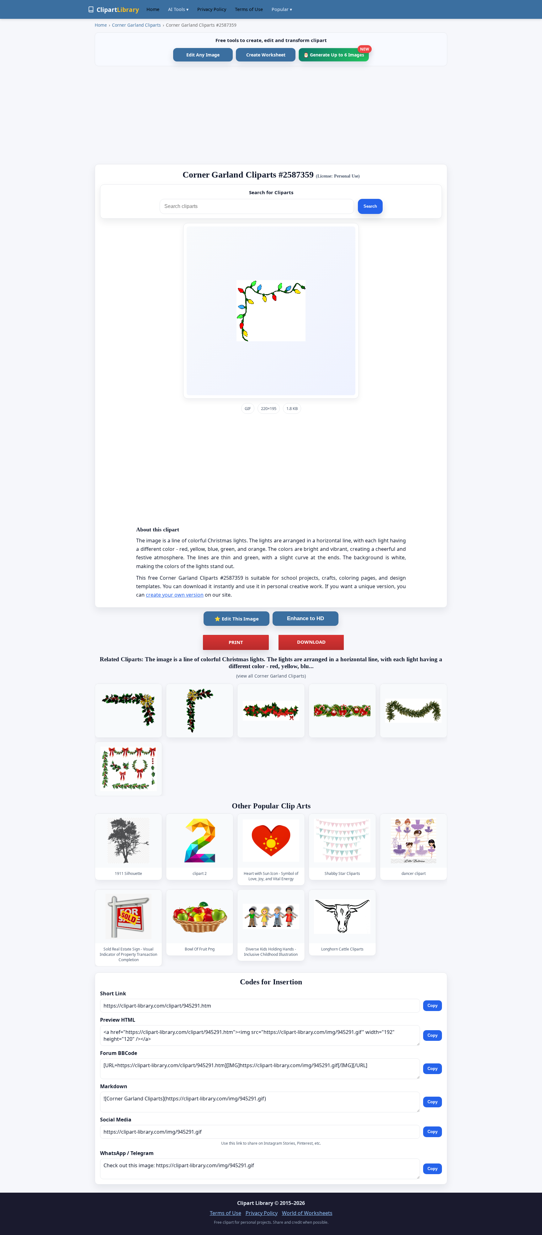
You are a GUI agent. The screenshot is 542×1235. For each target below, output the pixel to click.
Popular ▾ (282, 9)
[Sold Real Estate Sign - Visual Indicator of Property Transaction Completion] (128, 916)
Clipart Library (255, 1203)
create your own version (175, 594)
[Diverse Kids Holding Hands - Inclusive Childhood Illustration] (271, 916)
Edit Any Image (203, 55)
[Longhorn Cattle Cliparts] (342, 916)
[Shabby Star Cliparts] (342, 841)
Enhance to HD (305, 618)
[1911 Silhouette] (128, 841)
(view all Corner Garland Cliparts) (271, 676)
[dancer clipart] (413, 841)
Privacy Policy (211, 9)
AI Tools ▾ (178, 9)
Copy (433, 1005)
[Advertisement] (271, 115)
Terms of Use (249, 9)
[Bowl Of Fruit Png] (200, 916)
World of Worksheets (307, 1213)
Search (370, 206)
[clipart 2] (200, 841)
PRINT (236, 642)
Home (152, 9)
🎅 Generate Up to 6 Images (336, 53)
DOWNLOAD (311, 642)
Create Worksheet (265, 55)
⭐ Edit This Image (237, 618)
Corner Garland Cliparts (136, 25)
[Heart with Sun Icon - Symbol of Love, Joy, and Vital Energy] (271, 841)
